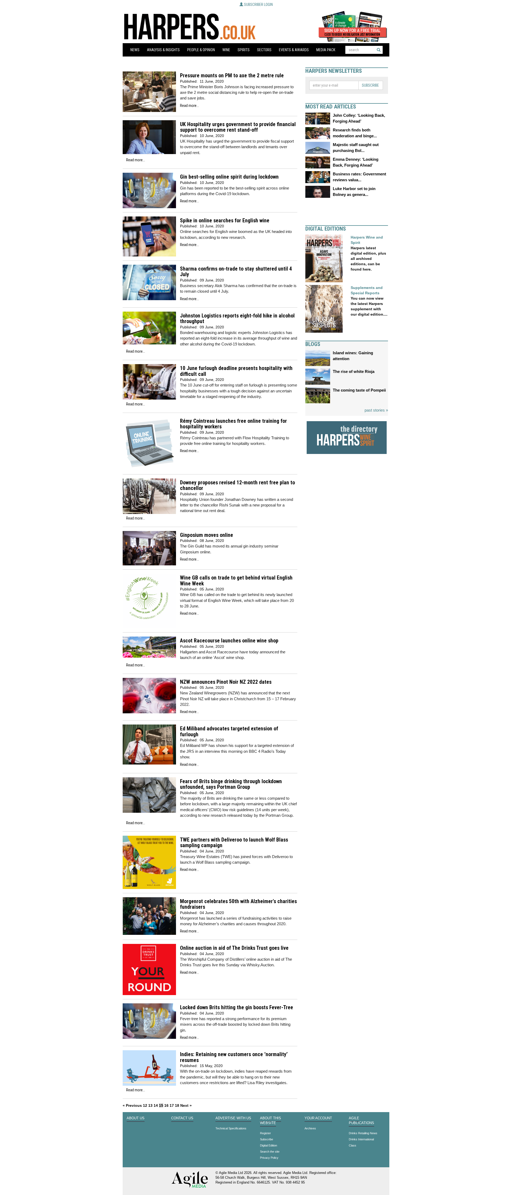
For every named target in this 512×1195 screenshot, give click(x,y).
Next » (186, 1105)
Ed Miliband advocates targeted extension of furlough (229, 732)
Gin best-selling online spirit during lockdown (229, 177)
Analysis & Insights (163, 50)
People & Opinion (201, 50)
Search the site (269, 1151)
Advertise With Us (233, 1118)
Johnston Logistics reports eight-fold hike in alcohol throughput (237, 319)
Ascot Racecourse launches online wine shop (229, 641)
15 (161, 1105)
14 (156, 1105)
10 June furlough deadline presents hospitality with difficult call (236, 371)
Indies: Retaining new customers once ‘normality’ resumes (234, 1057)
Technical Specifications (230, 1128)
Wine (226, 50)
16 (166, 1105)
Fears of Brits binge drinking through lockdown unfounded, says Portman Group (231, 784)
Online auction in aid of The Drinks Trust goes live (234, 948)
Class (352, 1145)
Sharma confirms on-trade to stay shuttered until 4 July (236, 272)
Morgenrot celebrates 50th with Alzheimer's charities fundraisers (238, 904)
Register (265, 1133)
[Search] (379, 50)
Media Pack (325, 50)
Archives (310, 1128)
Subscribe (370, 85)
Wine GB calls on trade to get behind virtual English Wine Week (236, 581)
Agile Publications (361, 1120)
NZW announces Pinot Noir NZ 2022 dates (225, 682)
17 (172, 1105)
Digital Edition (268, 1145)
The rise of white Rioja (353, 371)
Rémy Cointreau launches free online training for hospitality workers (233, 424)
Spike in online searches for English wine (224, 221)
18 (177, 1105)
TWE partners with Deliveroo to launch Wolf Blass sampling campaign (234, 843)
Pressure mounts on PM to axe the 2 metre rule (232, 76)
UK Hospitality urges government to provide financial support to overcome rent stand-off (238, 127)
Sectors (264, 50)
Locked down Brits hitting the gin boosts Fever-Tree (236, 1007)
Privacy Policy (269, 1157)
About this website (270, 1120)
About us (136, 1118)
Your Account (318, 1118)
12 (145, 1105)
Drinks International (361, 1139)
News (134, 50)
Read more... (189, 105)
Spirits (244, 50)
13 (150, 1105)
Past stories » (376, 410)
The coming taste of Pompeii (359, 390)
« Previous (132, 1105)
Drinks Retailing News (363, 1133)
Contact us (182, 1118)
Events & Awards (294, 50)
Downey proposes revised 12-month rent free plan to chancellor (237, 486)
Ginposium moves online (206, 535)
